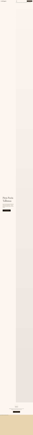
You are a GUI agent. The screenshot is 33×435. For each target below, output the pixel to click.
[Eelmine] (0, 425)
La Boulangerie (3, 1)
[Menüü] (16, 1)
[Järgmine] (32, 425)
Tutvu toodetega (6, 210)
